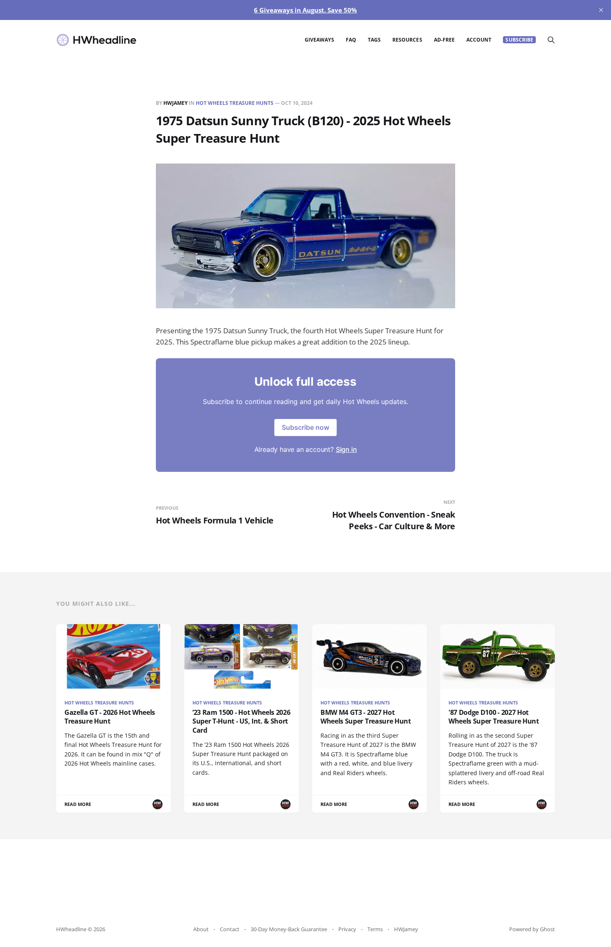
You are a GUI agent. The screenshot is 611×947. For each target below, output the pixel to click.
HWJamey (175, 103)
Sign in (346, 449)
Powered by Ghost (532, 929)
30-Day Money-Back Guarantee (289, 929)
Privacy (347, 929)
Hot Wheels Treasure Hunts (234, 103)
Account (478, 39)
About (201, 929)
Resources (407, 39)
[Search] (551, 40)
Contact (229, 929)
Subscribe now (305, 427)
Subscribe (519, 39)
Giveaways (319, 39)
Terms (375, 929)
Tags (374, 39)
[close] (601, 10)
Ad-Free (444, 39)
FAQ (351, 39)
